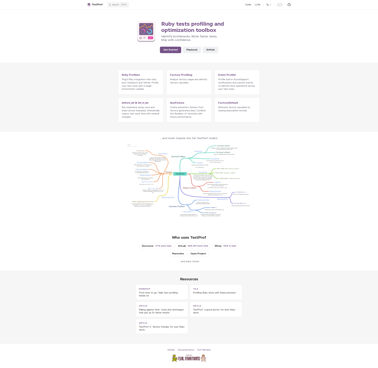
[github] (289, 4)
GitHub (210, 50)
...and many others (189, 262)
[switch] (280, 4)
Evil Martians (204, 350)
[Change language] (269, 4)
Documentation (186, 350)
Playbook (191, 50)
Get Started (170, 50)
